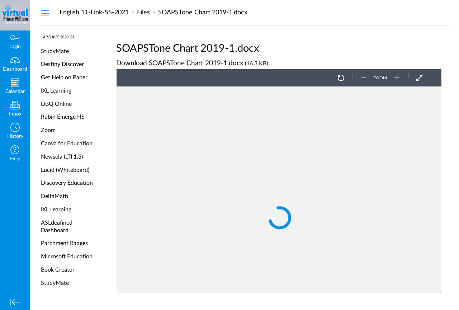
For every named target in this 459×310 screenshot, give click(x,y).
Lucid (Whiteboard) (65, 170)
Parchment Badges (64, 243)
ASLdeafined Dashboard (56, 226)
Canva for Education (67, 143)
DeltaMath (54, 196)
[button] (15, 131)
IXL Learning (56, 91)
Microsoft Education (67, 256)
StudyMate (55, 51)
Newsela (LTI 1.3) (62, 157)
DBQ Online (56, 104)
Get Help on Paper (64, 77)
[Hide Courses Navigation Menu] (45, 13)
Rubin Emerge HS (63, 117)
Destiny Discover (62, 64)
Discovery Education (67, 183)
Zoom (48, 130)
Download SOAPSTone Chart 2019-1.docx (179, 63)
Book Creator (58, 270)
